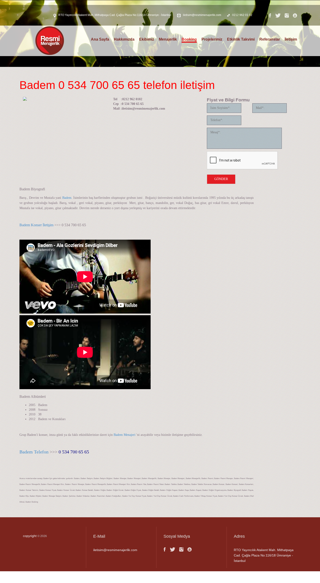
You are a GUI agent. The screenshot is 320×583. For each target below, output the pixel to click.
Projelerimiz (211, 39)
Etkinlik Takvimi (241, 39)
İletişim (291, 39)
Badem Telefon (33, 451)
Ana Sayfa (100, 39)
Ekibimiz (146, 39)
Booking (189, 39)
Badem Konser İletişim (36, 225)
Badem (66, 197)
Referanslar (269, 39)
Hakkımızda (124, 39)
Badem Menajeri (124, 435)
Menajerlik (168, 39)
